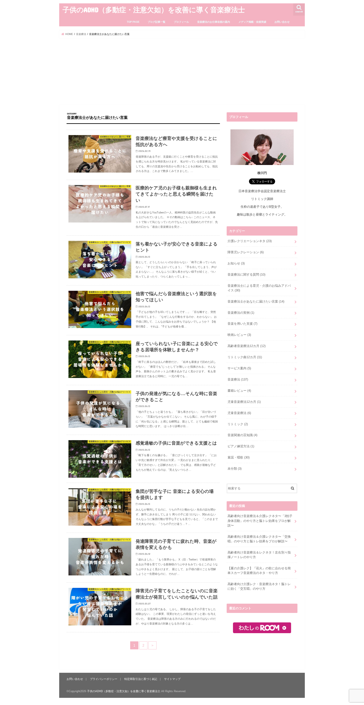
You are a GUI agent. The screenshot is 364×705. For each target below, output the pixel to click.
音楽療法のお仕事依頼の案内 (213, 21)
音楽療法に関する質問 (246, 274)
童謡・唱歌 (239, 457)
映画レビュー (239, 334)
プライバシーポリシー (103, 679)
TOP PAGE (133, 21)
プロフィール (181, 21)
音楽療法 (238, 379)
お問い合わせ (282, 21)
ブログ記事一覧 (156, 21)
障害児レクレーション (246, 252)
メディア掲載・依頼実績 (252, 21)
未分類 (235, 468)
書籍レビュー (239, 390)
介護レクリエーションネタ (250, 241)
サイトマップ (172, 679)
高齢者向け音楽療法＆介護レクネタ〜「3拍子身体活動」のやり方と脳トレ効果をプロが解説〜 (260, 520)
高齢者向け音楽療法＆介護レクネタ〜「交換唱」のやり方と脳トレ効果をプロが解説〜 (259, 539)
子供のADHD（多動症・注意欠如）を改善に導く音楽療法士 (154, 9)
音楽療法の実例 (241, 312)
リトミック (238, 424)
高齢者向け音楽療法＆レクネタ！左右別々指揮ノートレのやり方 (259, 555)
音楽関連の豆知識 (242, 435)
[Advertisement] (182, 71)
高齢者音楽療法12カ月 (247, 346)
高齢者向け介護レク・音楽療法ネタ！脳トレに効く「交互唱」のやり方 (259, 586)
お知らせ (236, 263)
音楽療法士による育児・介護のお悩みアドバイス (259, 288)
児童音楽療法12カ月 (244, 401)
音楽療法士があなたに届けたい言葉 (256, 301)
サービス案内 (239, 368)
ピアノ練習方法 (241, 446)
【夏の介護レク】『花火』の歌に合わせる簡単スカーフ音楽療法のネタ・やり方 (259, 571)
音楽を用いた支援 (242, 323)
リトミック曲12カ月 (245, 357)
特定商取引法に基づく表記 (140, 679)
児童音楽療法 (239, 413)
